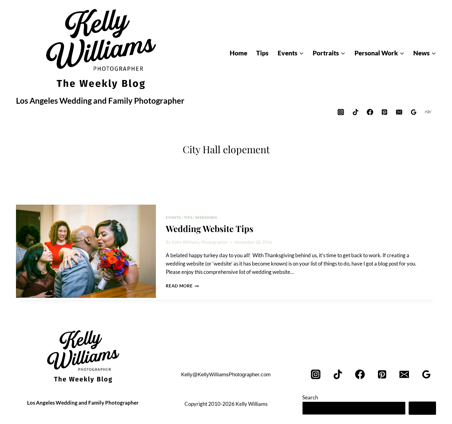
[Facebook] (370, 112)
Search (310, 397)
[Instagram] (341, 112)
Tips (188, 217)
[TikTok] (355, 112)
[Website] (428, 112)
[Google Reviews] (413, 112)
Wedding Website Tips (209, 228)
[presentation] (86, 251)
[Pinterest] (384, 112)
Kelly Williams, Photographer (200, 242)
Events (173, 217)
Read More (182, 285)
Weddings (206, 217)
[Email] (399, 112)
